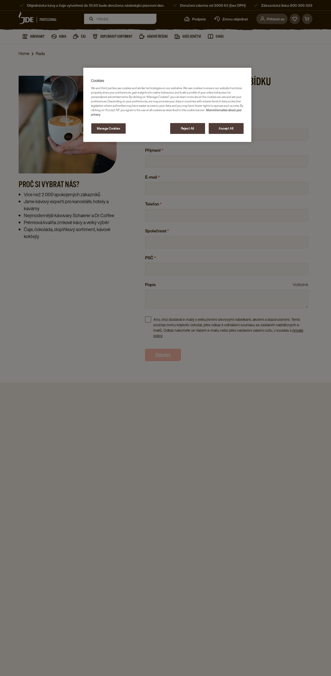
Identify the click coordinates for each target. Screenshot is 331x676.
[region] (167, 105)
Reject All (187, 128)
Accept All (226, 128)
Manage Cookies (108, 128)
